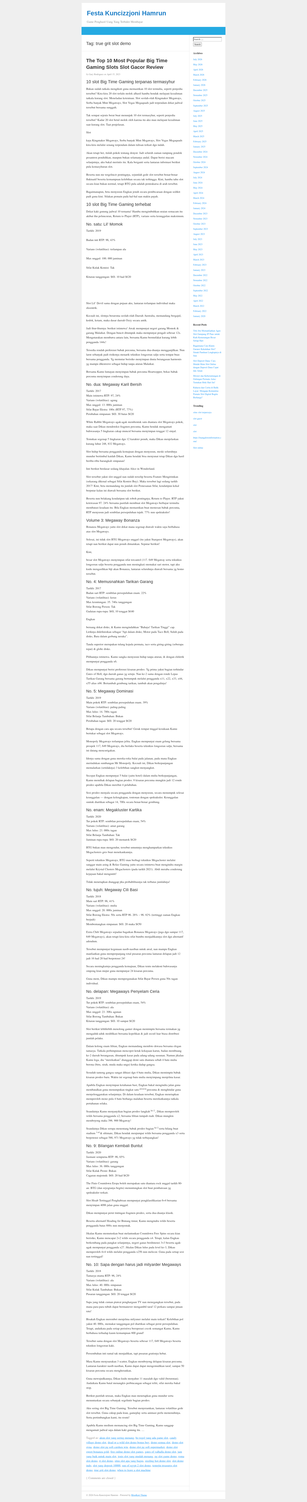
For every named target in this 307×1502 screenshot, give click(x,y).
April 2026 (198, 69)
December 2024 (200, 151)
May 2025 (197, 126)
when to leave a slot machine (134, 1470)
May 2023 (197, 249)
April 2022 (198, 300)
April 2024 (198, 192)
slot (195, 424)
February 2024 (199, 203)
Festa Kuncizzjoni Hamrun (126, 13)
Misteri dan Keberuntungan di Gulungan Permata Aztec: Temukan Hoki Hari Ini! (206, 379)
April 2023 (198, 254)
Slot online (198, 447)
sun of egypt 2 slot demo (136, 1465)
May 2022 (197, 295)
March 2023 (198, 259)
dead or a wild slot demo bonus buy (128, 1442)
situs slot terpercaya (202, 412)
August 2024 (199, 172)
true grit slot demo (105, 1470)
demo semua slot (160, 1442)
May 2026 (197, 64)
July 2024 (197, 177)
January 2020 (199, 316)
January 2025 (199, 146)
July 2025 (197, 115)
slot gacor (197, 418)
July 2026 (197, 59)
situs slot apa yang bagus (129, 1461)
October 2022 (199, 285)
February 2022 (199, 310)
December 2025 (200, 90)
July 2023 (197, 239)
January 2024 (199, 208)
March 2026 (198, 74)
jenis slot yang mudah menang (135, 1456)
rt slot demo (106, 1461)
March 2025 (198, 136)
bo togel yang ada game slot (152, 1438)
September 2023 (200, 228)
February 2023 (199, 264)
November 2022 (200, 280)
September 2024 (200, 167)
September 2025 (200, 105)
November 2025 (200, 95)
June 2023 (197, 244)
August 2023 (199, 233)
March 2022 (198, 305)
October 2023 (199, 223)
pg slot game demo (166, 1456)
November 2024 (200, 156)
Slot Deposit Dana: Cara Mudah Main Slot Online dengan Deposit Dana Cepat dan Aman (205, 365)
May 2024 (197, 187)
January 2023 (199, 269)
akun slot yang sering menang (116, 1438)
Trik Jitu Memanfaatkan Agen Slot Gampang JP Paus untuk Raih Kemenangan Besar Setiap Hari (206, 335)
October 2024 (199, 162)
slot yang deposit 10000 (106, 1465)
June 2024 (197, 182)
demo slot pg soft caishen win (110, 1447)
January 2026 (199, 84)
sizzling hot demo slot (158, 1461)
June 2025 (197, 120)
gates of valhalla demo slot (160, 1451)
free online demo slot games (126, 1451)
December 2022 (200, 275)
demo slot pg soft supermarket (147, 1447)
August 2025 (199, 110)
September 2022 (200, 290)
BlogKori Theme (139, 1495)
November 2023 (200, 218)
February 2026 (199, 79)
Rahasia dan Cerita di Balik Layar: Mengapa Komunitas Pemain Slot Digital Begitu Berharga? (206, 392)
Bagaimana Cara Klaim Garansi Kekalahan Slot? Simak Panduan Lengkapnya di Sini (207, 350)
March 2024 (198, 197)
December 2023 (200, 213)
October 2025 (199, 100)
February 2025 (199, 141)
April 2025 (198, 131)
